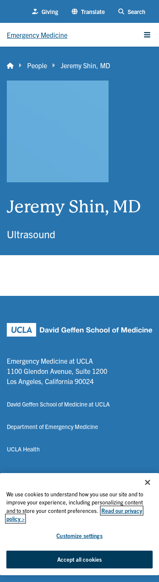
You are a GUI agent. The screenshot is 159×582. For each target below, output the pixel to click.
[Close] (147, 482)
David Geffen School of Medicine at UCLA (58, 404)
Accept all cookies (79, 559)
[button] (88, 11)
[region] (79, 524)
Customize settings (79, 535)
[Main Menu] (147, 35)
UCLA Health (23, 449)
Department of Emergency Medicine (52, 426)
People (37, 65)
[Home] (10, 65)
